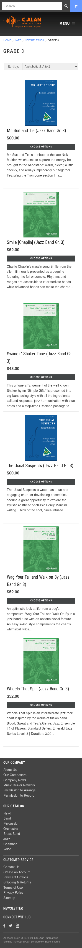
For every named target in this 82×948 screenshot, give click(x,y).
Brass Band (11, 833)
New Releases (34, 40)
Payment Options (15, 877)
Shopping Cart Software (27, 941)
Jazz (18, 40)
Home (7, 40)
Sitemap (9, 897)
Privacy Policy (13, 892)
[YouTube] (17, 925)
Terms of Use (13, 887)
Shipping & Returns (17, 882)
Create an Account (16, 872)
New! (7, 813)
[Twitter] (11, 925)
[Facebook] (4, 925)
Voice (7, 849)
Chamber (10, 844)
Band (7, 818)
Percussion (11, 823)
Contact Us (11, 866)
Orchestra (10, 828)
